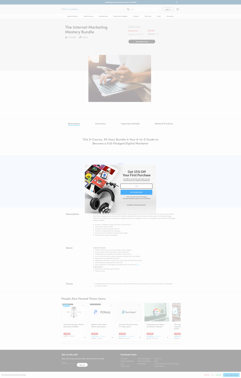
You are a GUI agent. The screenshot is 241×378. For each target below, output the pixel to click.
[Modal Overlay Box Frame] (120, 189)
